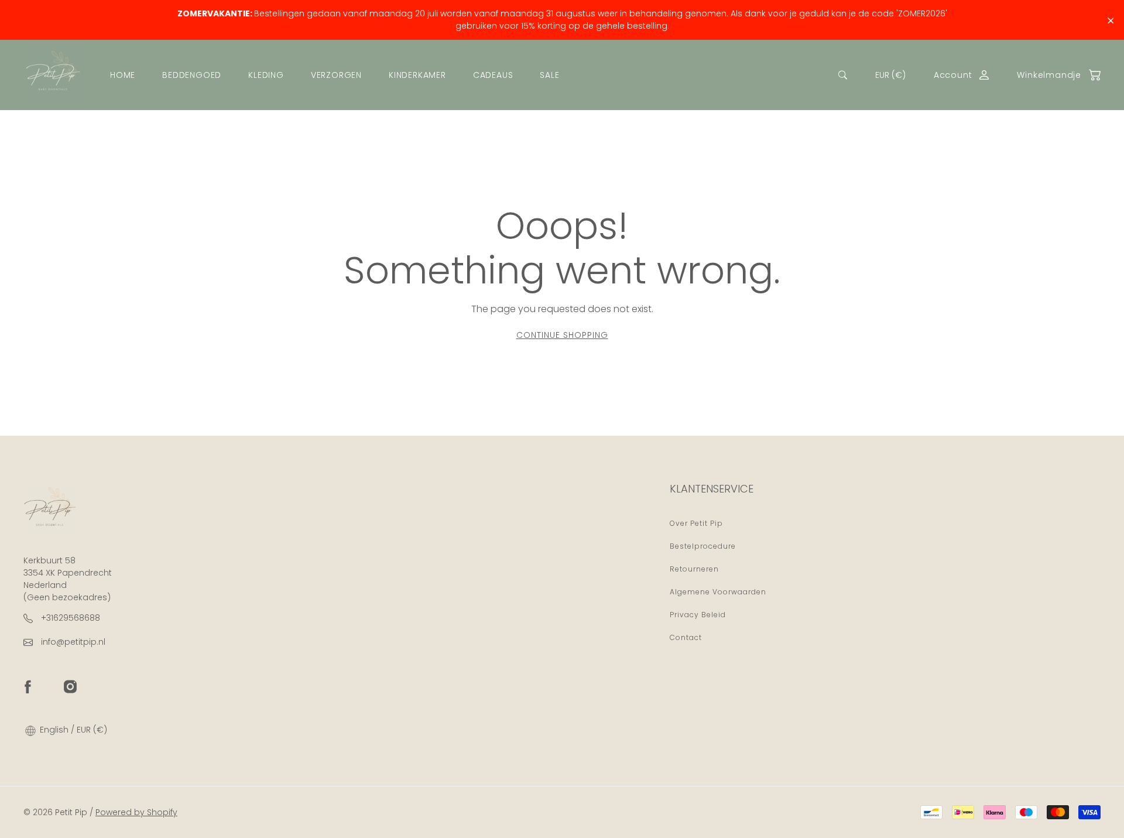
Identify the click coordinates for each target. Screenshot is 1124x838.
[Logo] (52, 75)
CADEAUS (493, 75)
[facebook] (27, 686)
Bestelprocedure (703, 546)
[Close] (1111, 21)
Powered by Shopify (136, 812)
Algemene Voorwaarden (718, 592)
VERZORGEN (336, 75)
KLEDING (266, 75)
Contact (686, 637)
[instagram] (70, 686)
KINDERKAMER (417, 75)
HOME (122, 75)
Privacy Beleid (698, 615)
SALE (549, 75)
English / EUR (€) (72, 730)
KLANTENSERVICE (711, 488)
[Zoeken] (842, 75)
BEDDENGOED (191, 75)
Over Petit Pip (696, 523)
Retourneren (694, 569)
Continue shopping (562, 335)
